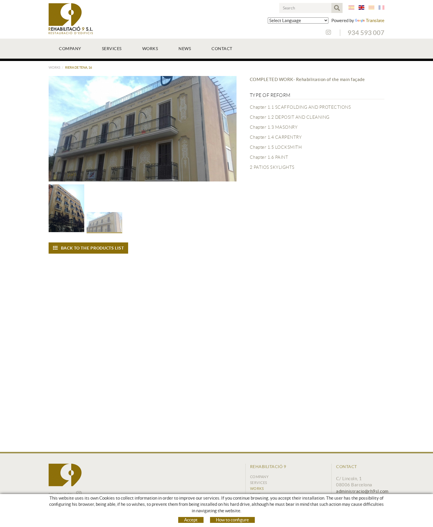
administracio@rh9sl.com (362, 491)
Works (54, 67)
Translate (375, 20)
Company (259, 477)
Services (258, 483)
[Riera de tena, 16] (143, 129)
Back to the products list (92, 248)
